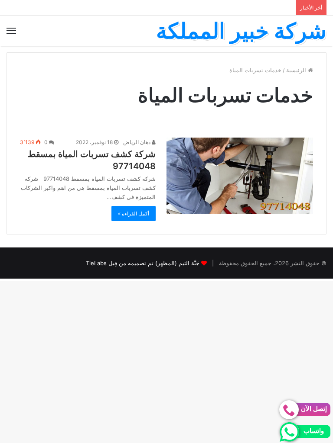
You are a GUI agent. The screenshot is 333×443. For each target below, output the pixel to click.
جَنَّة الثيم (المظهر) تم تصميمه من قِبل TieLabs (142, 263)
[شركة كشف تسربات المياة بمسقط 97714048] (239, 176)
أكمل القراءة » (133, 213)
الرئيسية (297, 70)
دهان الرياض (137, 142)
